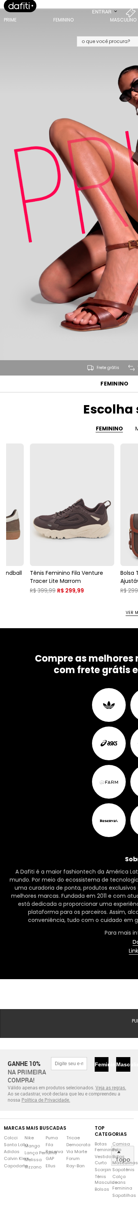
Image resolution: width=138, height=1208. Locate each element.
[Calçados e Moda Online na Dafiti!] (20, 13)
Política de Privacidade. (45, 1112)
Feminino (114, 395)
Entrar (102, 19)
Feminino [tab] (109, 440)
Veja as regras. (110, 1099)
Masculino (123, 1076)
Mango (32, 1158)
